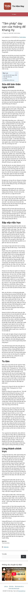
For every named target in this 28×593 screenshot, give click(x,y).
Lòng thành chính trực (9, 80)
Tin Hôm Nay (18, 6)
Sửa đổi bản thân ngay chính (10, 75)
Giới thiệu (11, 586)
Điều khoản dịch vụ (19, 586)
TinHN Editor (22, 37)
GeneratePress (21, 591)
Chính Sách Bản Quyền (14, 588)
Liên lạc (6, 586)
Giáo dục (6, 547)
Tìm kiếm (4, 554)
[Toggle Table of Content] (15, 73)
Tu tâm (5, 78)
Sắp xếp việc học (8, 76)
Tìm (23, 556)
